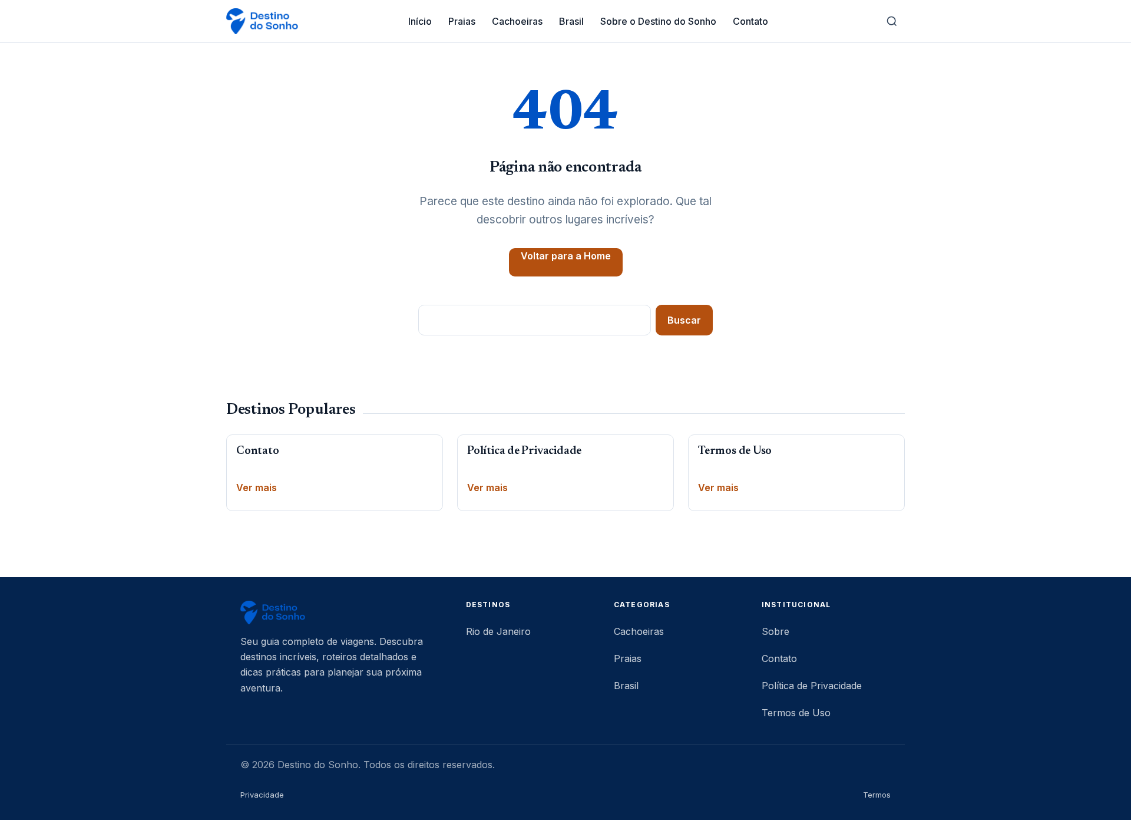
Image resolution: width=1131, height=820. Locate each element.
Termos (877, 794)
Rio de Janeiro (498, 631)
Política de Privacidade (524, 451)
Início (420, 21)
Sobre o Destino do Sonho (658, 21)
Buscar (684, 320)
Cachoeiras (517, 21)
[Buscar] (892, 21)
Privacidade (262, 794)
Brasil (571, 21)
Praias (461, 21)
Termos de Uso (735, 451)
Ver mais (256, 487)
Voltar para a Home (566, 256)
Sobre (775, 631)
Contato (750, 21)
